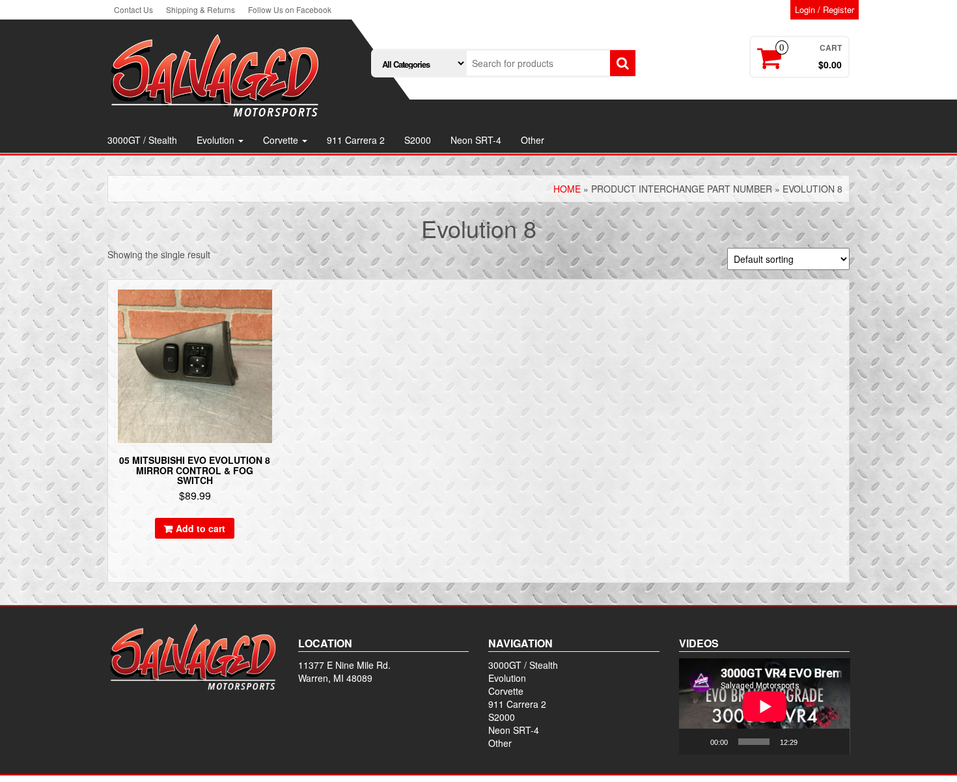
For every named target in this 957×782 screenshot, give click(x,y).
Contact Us (133, 9)
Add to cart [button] (200, 528)
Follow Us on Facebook (289, 9)
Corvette (282, 139)
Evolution (217, 139)
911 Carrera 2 (356, 139)
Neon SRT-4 (476, 139)
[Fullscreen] (832, 741)
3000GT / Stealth (142, 139)
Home (567, 188)
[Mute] (811, 741)
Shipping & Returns (200, 9)
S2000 (417, 139)
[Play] (695, 741)
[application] (764, 706)
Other (532, 139)
